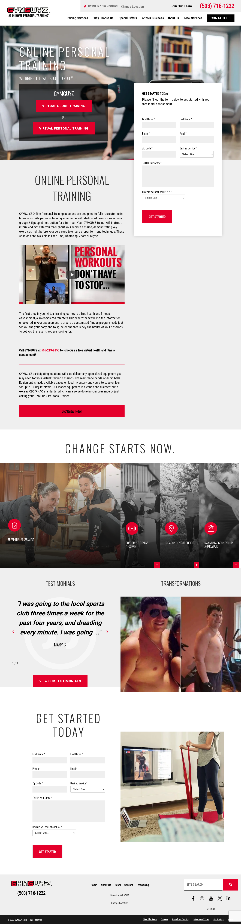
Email (183, 134)
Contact (128, 885)
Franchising (143, 885)
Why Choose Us (103, 18)
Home (94, 885)
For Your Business (152, 18)
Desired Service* (188, 148)
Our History (218, 919)
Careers (164, 919)
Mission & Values (201, 919)
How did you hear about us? (156, 192)
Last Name (186, 119)
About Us (173, 18)
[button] (140, 515)
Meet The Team (150, 919)
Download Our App (180, 919)
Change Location (119, 903)
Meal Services (193, 18)
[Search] (230, 885)
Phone (146, 134)
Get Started (157, 217)
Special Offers (128, 18)
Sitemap (211, 908)
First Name (148, 119)
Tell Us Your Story (151, 163)
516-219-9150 (50, 350)
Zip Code (147, 148)
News (118, 885)
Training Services (77, 18)
